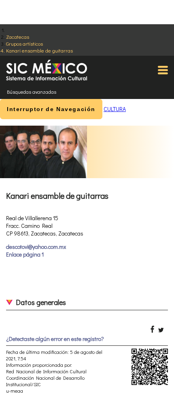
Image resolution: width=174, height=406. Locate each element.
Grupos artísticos (24, 43)
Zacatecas (17, 36)
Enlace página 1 (25, 254)
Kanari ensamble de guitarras (39, 50)
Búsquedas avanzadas (31, 91)
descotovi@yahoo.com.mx (36, 246)
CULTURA (115, 109)
